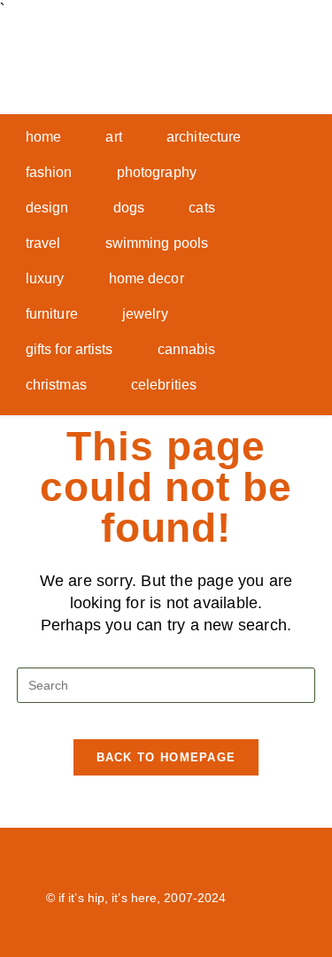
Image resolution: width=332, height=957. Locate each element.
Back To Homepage (166, 757)
